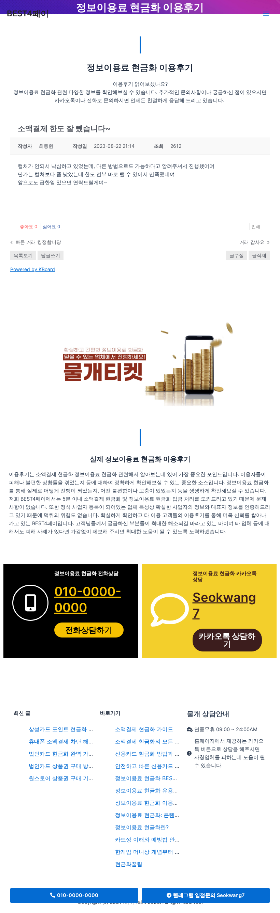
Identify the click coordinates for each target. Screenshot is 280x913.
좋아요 (28, 226)
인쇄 (255, 226)
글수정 (236, 255)
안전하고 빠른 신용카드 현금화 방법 (159, 765)
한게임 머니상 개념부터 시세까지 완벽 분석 (168, 851)
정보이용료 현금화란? (142, 827)
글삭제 (259, 255)
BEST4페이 (28, 13)
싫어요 (51, 226)
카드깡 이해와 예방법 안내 (147, 839)
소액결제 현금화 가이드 (144, 729)
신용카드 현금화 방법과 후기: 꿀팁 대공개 (166, 753)
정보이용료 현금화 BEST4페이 (152, 778)
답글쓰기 (50, 255)
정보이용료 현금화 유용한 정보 (153, 790)
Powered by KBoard (32, 269)
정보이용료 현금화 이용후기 (149, 802)
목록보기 (23, 255)
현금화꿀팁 (128, 864)
